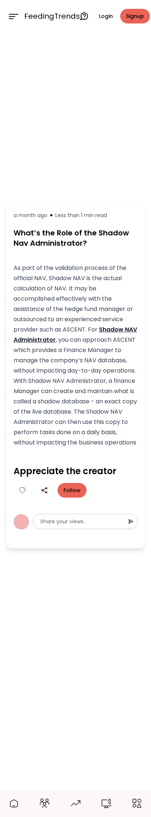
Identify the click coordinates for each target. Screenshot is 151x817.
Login (106, 16)
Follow (72, 490)
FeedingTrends (52, 16)
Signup (135, 16)
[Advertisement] (75, 116)
